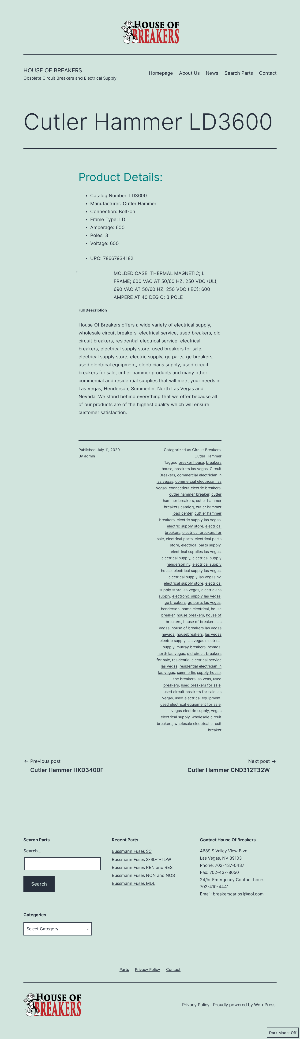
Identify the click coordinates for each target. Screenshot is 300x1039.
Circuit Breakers (206, 449)
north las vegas (171, 653)
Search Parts (239, 73)
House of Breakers (52, 70)
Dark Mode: (279, 1032)
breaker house (191, 462)
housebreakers (190, 634)
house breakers (190, 615)
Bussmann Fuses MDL (133, 883)
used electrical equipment (198, 698)
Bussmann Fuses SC (132, 851)
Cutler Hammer (208, 456)
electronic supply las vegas (196, 596)
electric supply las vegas (199, 519)
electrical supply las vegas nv (195, 577)
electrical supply (175, 558)
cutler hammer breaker (189, 494)
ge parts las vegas (204, 602)
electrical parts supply (201, 545)
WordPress (264, 1004)
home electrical (195, 608)
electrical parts (179, 538)
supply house (209, 672)
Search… (32, 850)
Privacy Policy (196, 1004)
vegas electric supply (190, 710)
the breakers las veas (192, 678)
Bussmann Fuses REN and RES (142, 867)
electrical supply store (183, 583)
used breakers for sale (201, 685)
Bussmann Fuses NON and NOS (143, 875)
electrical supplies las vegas (196, 551)
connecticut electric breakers (195, 488)
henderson (170, 608)
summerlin (186, 672)
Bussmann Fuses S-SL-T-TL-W (141, 859)
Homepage (161, 73)
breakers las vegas (191, 468)
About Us (189, 73)
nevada (214, 647)
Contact (268, 73)
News (212, 73)
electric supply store (185, 526)
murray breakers (191, 647)
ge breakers (175, 602)
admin (89, 456)
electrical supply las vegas (197, 570)
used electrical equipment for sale (190, 704)
